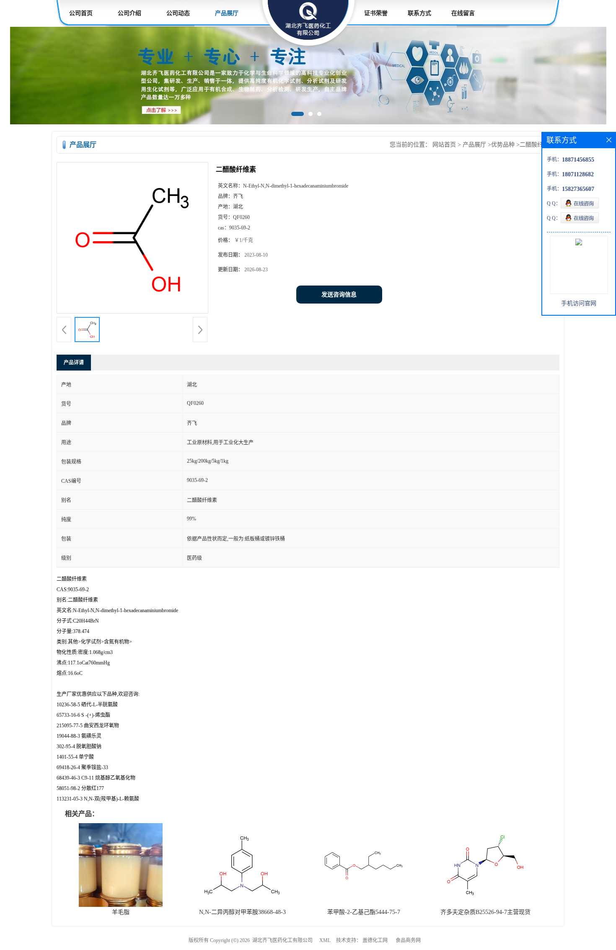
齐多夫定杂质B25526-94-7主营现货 (485, 912)
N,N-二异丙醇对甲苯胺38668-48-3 (242, 912)
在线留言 (463, 13)
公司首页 (81, 13)
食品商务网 (408, 940)
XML (325, 940)
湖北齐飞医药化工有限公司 (282, 940)
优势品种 (503, 145)
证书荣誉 (376, 13)
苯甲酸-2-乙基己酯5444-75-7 (363, 912)
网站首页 (444, 145)
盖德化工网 (375, 940)
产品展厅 (226, 13)
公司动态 (178, 13)
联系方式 (419, 13)
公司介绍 (129, 13)
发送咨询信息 (339, 294)
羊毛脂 (120, 912)
